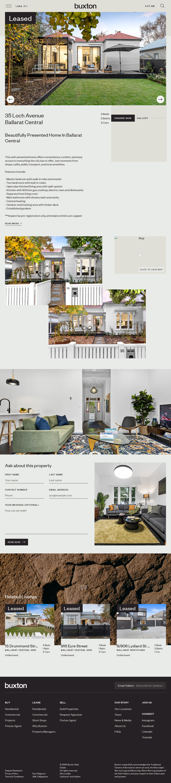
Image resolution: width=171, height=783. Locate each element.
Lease (36, 702)
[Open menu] (8, 6)
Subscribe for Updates (149, 685)
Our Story (122, 702)
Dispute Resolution (14, 770)
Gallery (142, 118)
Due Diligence (39, 773)
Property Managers (43, 731)
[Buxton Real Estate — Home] (85, 6)
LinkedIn (147, 731)
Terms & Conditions (14, 776)
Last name (56, 474)
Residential (12, 709)
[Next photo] (160, 99)
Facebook (148, 726)
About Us (120, 726)
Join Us (147, 702)
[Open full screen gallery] (85, 58)
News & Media (123, 720)
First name (12, 474)
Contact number (16, 489)
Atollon (77, 776)
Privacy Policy (11, 773)
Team (118, 714)
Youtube (147, 737)
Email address (58, 489)
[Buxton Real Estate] (17, 685)
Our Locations (123, 709)
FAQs (118, 731)
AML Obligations (40, 776)
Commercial (12, 714)
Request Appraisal (71, 714)
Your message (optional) (22, 504)
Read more (12, 223)
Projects (10, 720)
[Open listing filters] (162, 6)
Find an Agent (13, 726)
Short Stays (39, 720)
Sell (63, 702)
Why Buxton (39, 726)
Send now (14, 542)
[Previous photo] (10, 99)
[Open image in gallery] (97, 323)
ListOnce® (64, 776)
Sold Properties (69, 709)
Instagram (148, 720)
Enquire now (123, 118)
